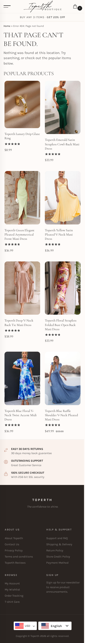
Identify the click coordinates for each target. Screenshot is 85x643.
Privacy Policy (14, 550)
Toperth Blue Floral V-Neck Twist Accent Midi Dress (20, 415)
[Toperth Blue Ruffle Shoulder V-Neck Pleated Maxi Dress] (63, 378)
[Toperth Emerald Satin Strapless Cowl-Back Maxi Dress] (63, 107)
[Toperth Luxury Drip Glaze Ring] (22, 104)
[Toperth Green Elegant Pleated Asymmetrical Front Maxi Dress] (22, 197)
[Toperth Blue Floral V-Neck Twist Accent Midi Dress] (22, 378)
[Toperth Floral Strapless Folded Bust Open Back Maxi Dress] (63, 288)
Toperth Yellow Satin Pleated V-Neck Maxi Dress (59, 234)
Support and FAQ (57, 538)
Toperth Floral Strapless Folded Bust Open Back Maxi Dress (60, 324)
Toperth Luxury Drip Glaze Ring (22, 136)
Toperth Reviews (15, 562)
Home (7, 26)
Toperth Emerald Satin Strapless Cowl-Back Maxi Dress (62, 144)
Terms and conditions (19, 556)
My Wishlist (12, 589)
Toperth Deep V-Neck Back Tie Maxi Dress (18, 322)
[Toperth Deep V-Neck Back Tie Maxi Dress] (22, 288)
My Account (12, 583)
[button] (76, 6)
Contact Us (12, 544)
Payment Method (57, 562)
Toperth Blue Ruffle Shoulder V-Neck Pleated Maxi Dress (61, 415)
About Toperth (14, 538)
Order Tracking (14, 595)
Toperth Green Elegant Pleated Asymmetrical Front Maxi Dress (19, 234)
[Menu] (7, 6)
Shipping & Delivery (59, 544)
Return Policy (54, 550)
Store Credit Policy (58, 556)
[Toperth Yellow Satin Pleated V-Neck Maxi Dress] (63, 197)
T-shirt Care (12, 601)
